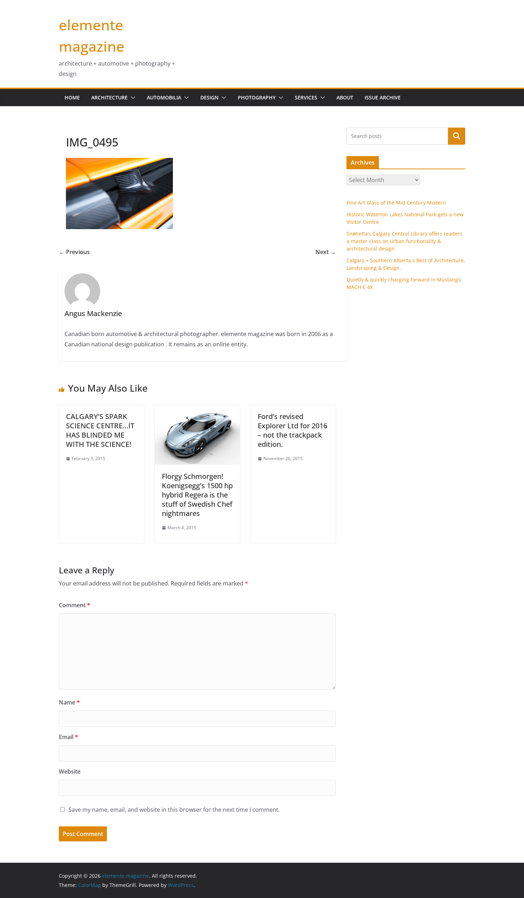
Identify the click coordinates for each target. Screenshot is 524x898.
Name (69, 702)
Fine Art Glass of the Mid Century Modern (396, 202)
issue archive (383, 97)
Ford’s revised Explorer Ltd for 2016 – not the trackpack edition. (292, 430)
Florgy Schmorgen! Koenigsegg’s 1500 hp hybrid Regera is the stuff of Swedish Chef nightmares (197, 494)
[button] (131, 98)
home (72, 97)
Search (456, 136)
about (345, 97)
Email (68, 737)
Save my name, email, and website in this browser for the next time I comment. (174, 810)
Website (70, 771)
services (306, 97)
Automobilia (164, 97)
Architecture (109, 97)
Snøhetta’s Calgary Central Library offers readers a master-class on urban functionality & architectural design (404, 241)
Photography (257, 97)
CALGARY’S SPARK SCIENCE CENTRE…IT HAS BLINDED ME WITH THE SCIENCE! (100, 430)
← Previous (74, 252)
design (209, 97)
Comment (74, 605)
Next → (325, 252)
